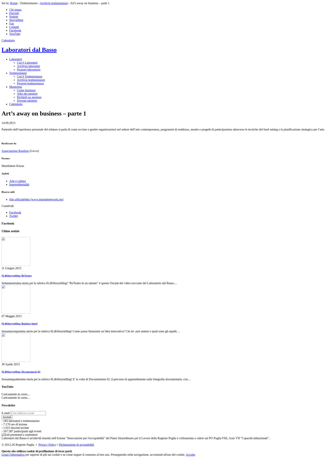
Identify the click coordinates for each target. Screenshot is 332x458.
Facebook (15, 30)
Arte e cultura (17, 181)
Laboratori (15, 59)
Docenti (14, 13)
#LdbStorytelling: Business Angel (19, 323)
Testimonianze (18, 73)
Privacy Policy (47, 444)
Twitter (13, 216)
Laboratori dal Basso (29, 49)
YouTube (14, 33)
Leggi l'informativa (13, 454)
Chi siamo (15, 9)
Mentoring (15, 86)
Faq (11, 23)
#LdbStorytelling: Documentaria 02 (21, 371)
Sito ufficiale (36, 199)
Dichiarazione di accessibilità (76, 444)
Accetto (190, 454)
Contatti (14, 27)
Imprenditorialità (19, 184)
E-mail (6, 413)
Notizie (13, 16)
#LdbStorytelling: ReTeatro (17, 275)
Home (13, 3)
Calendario (8, 40)
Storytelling (16, 20)
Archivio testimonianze (54, 3)
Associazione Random (15, 151)
